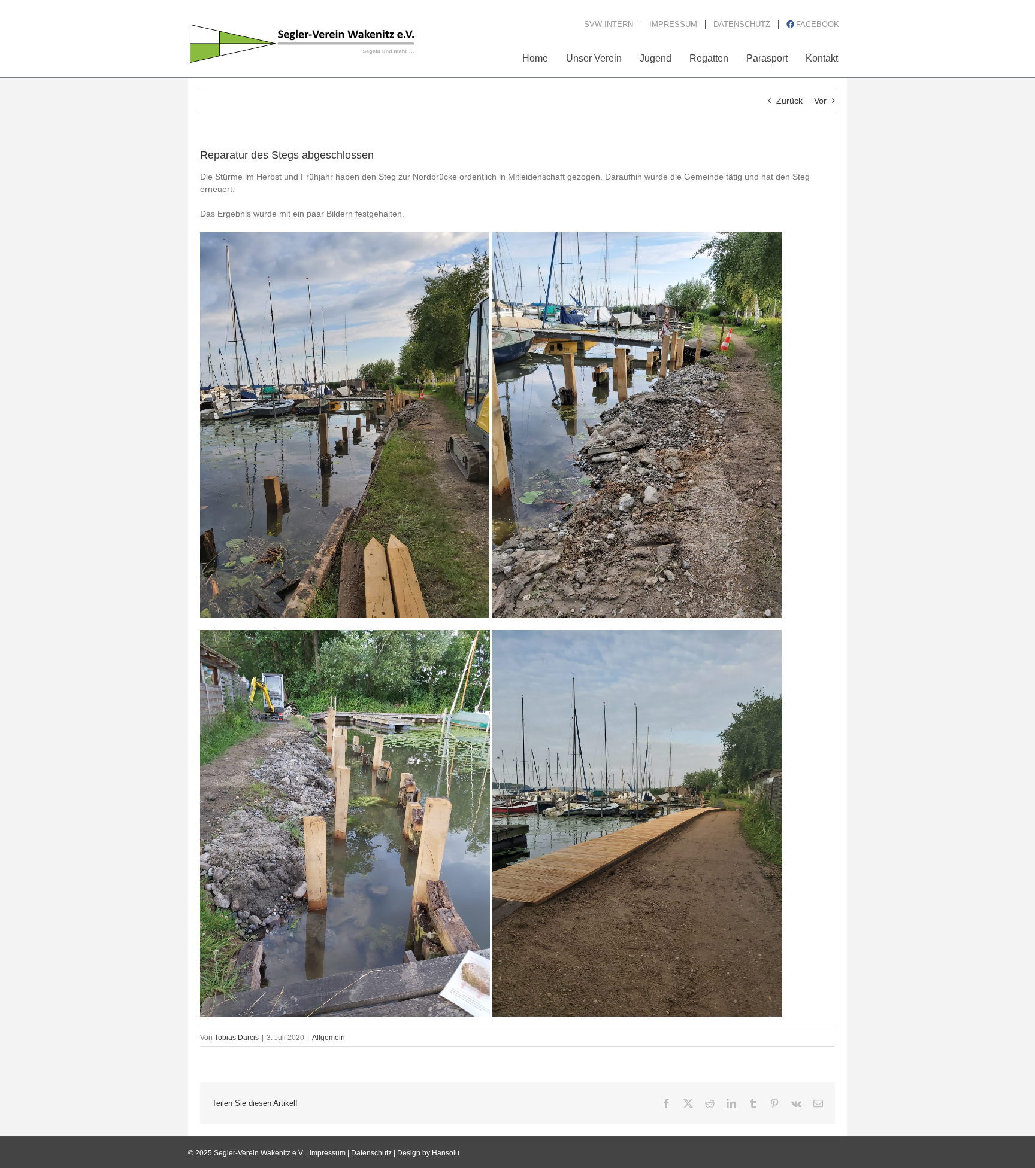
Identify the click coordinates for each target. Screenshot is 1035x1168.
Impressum (328, 1153)
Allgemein (328, 1037)
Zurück (789, 100)
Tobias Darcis (236, 1037)
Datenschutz (371, 1153)
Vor (820, 100)
